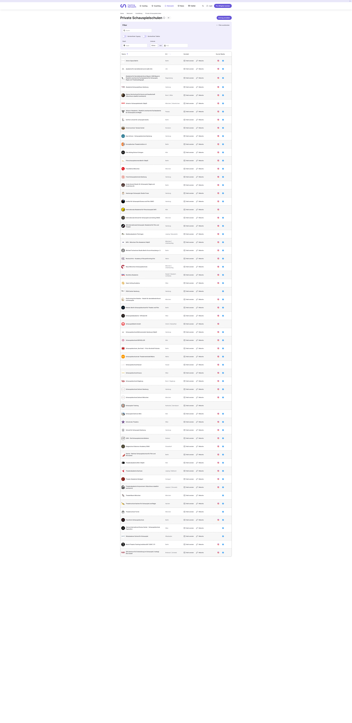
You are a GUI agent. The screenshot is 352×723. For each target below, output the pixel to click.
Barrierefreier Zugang (134, 36)
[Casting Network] (128, 6)
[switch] (124, 36)
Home (122, 13)
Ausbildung (138, 13)
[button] (127, 54)
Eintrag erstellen (224, 18)
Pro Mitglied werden (223, 6)
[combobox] (154, 45)
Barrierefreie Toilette (154, 36)
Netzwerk (130, 13)
